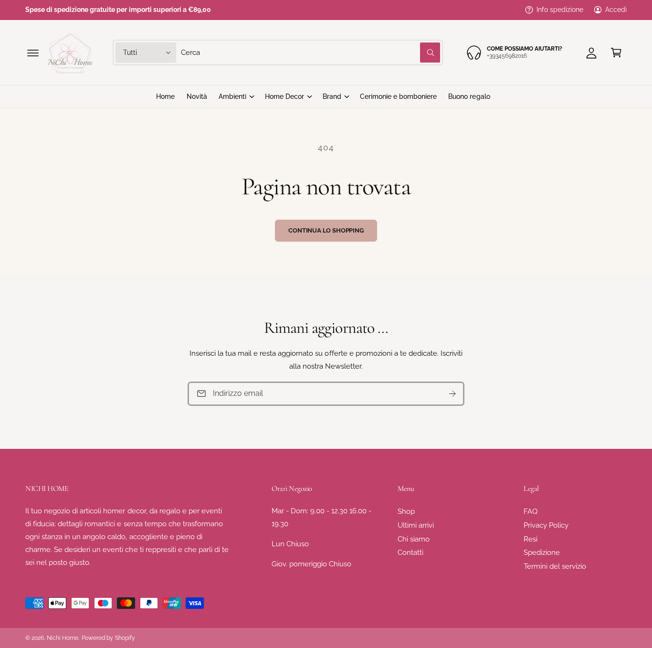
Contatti (410, 552)
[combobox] (310, 52)
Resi (530, 539)
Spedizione (542, 552)
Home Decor (284, 96)
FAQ (530, 511)
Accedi (616, 9)
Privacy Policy (546, 525)
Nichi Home (62, 638)
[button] (33, 52)
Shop (406, 511)
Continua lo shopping (325, 230)
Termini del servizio (555, 566)
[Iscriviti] (452, 394)
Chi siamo (414, 539)
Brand (332, 96)
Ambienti (232, 96)
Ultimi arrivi (416, 525)
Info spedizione (559, 9)
